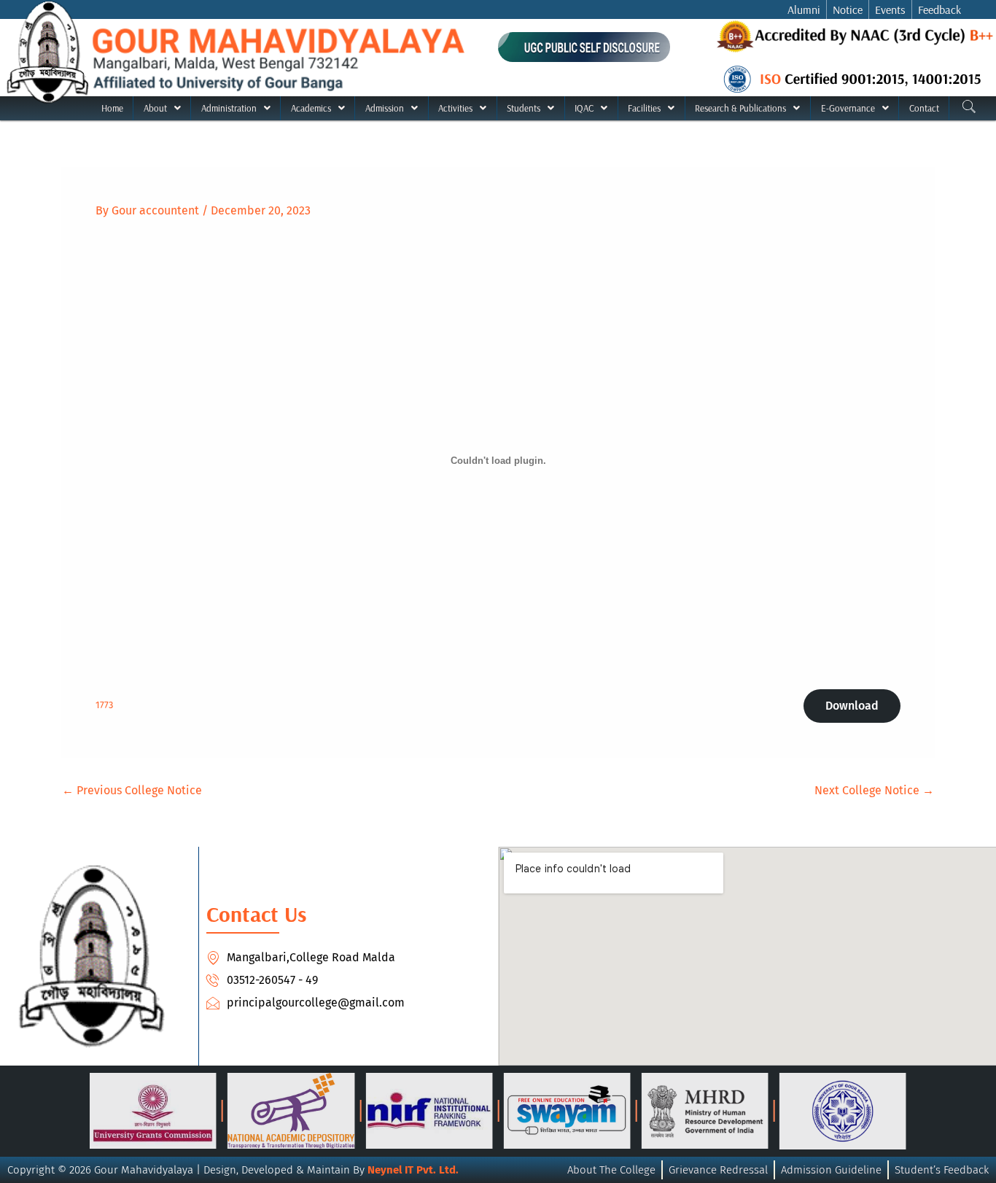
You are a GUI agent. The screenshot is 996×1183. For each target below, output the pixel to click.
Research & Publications (740, 108)
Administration (229, 108)
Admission (384, 108)
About (155, 108)
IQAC (584, 108)
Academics (311, 108)
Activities (455, 108)
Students (523, 108)
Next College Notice (874, 790)
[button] (161, 108)
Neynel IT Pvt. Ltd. (413, 1169)
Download (852, 706)
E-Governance (848, 108)
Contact (924, 108)
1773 (104, 704)
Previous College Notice (132, 790)
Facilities (644, 108)
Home (112, 108)
